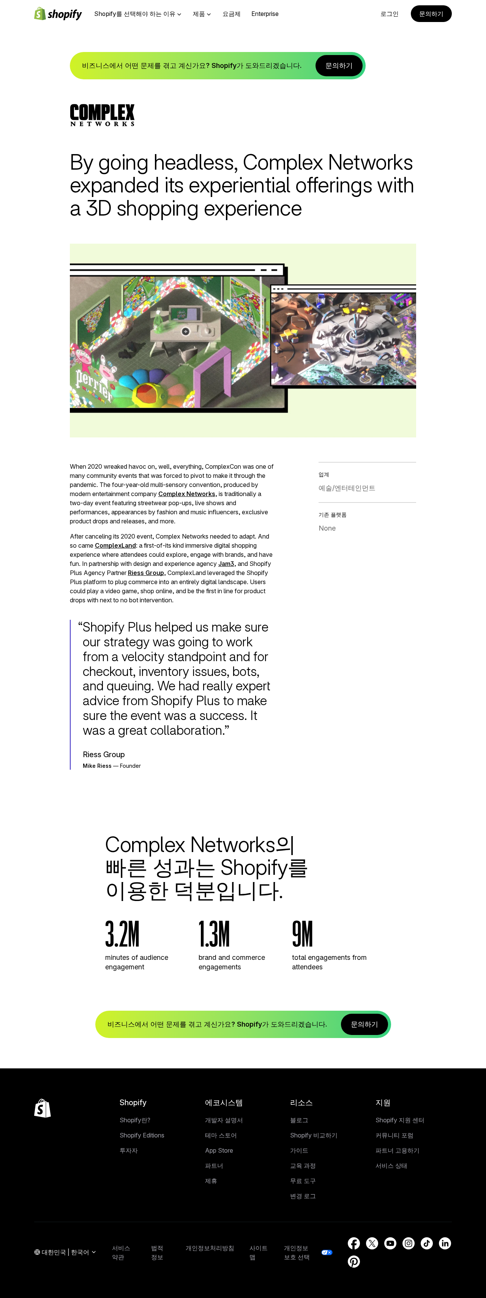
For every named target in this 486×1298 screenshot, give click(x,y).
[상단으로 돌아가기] (42, 1108)
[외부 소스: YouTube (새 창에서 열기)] (390, 1243)
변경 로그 (303, 1196)
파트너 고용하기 (398, 1150)
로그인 (389, 13)
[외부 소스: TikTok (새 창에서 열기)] (427, 1243)
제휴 (211, 1181)
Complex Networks (186, 494)
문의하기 (431, 13)
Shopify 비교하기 (314, 1135)
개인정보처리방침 (210, 1248)
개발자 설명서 (224, 1120)
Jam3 (226, 563)
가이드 (299, 1150)
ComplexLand (115, 545)
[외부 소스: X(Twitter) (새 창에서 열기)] (372, 1243)
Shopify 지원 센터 (400, 1120)
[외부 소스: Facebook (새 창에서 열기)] (354, 1243)
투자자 (129, 1150)
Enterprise (265, 13)
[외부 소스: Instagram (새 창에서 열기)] (408, 1243)
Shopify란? (135, 1120)
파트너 (214, 1165)
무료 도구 (303, 1181)
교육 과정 (303, 1165)
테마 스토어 (221, 1135)
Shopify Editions (142, 1135)
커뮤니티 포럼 (394, 1135)
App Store (219, 1150)
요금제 (231, 13)
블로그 (299, 1120)
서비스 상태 (391, 1165)
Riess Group (146, 573)
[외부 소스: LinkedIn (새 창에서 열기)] (445, 1243)
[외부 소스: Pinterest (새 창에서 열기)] (354, 1261)
